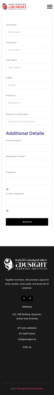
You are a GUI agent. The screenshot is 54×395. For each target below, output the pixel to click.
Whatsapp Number (16, 156)
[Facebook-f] (24, 298)
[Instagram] (30, 298)
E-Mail (9, 77)
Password (10, 95)
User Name (11, 60)
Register (27, 222)
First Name (11, 24)
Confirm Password (15, 193)
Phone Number (14, 140)
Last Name (11, 42)
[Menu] (39, 6)
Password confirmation (17, 114)
